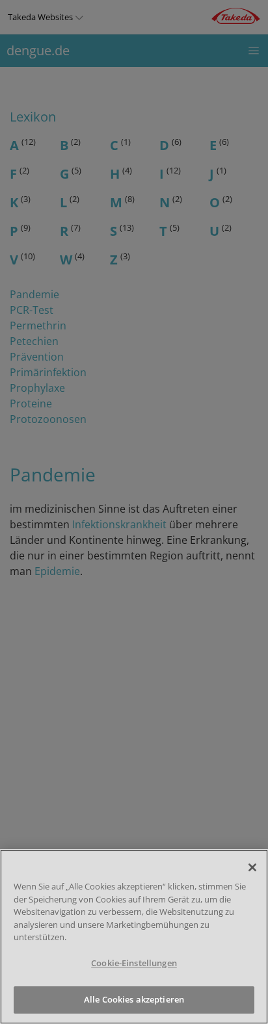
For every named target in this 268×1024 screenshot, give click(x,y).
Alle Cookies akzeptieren (134, 999)
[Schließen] (252, 867)
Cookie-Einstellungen (134, 963)
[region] (134, 936)
